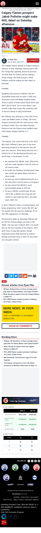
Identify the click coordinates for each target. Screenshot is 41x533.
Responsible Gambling (32, 500)
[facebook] (7, 276)
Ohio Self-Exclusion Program (12, 512)
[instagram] (32, 461)
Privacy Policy (7, 500)
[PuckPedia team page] (34, 276)
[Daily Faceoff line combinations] (30, 276)
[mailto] (20, 276)
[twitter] (11, 276)
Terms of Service (18, 500)
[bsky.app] (16, 276)
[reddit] (25, 276)
